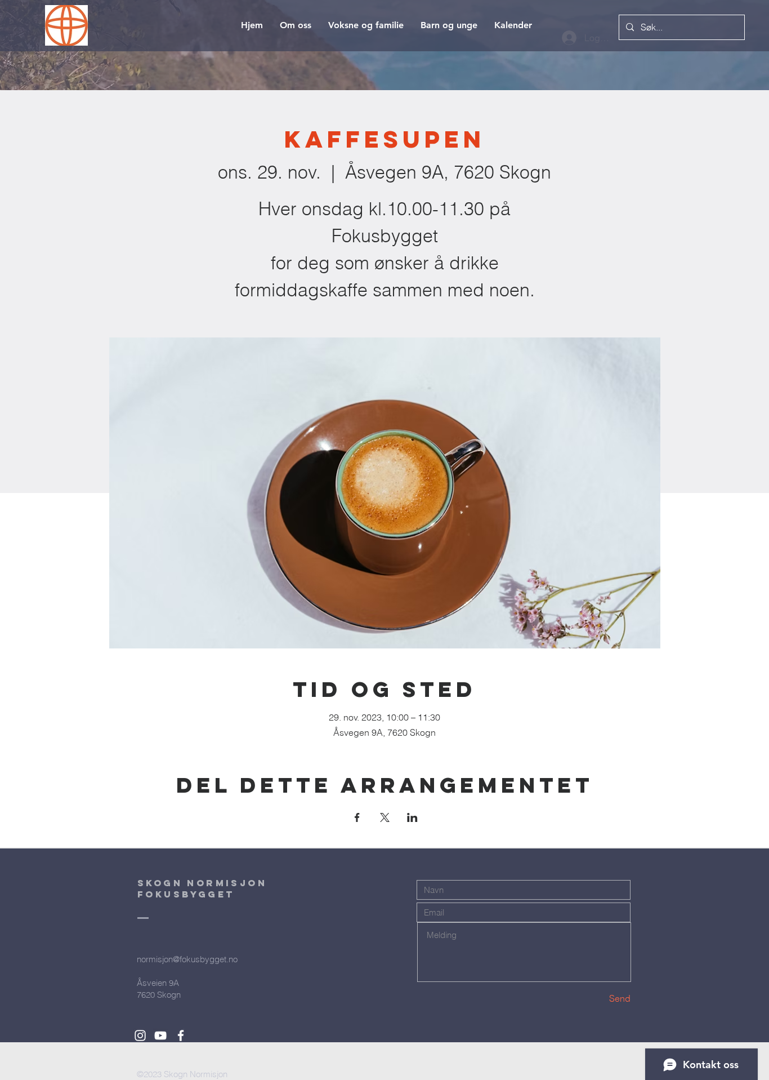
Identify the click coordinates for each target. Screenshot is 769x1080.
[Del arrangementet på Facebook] (357, 817)
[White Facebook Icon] (180, 1035)
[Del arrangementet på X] (384, 817)
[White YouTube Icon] (160, 1035)
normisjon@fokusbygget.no (187, 959)
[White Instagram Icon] (140, 1035)
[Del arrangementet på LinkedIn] (412, 817)
